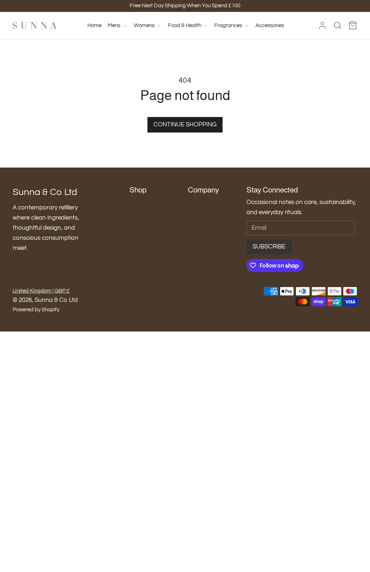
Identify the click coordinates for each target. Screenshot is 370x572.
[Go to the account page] (322, 25)
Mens (114, 25)
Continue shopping (185, 124)
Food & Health (184, 25)
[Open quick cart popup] (352, 25)
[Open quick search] (337, 25)
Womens (144, 25)
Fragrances (228, 25)
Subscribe (269, 246)
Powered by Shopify (36, 309)
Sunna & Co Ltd (56, 300)
